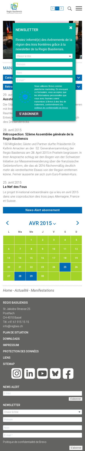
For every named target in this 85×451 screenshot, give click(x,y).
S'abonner (76, 447)
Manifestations (42, 290)
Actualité (21, 290)
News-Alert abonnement (43, 210)
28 (20, 276)
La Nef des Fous (15, 187)
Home (7, 290)
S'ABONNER (29, 114)
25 (65, 267)
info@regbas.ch (13, 326)
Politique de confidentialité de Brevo (24, 442)
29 (31, 276)
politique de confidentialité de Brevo (51, 108)
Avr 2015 (41, 223)
